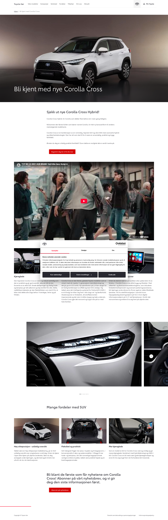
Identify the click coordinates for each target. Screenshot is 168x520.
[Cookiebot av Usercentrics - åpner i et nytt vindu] (117, 243)
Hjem (16, 11)
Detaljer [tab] (84, 250)
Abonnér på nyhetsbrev (60, 490)
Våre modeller (33, 4)
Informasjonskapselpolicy (146, 515)
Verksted (54, 4)
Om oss (79, 4)
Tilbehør (71, 4)
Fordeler (62, 4)
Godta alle (112, 275)
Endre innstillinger (83, 275)
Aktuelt (86, 4)
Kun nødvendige (56, 275)
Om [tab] (113, 250)
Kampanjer (44, 4)
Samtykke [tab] (55, 250)
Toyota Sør (19, 4)
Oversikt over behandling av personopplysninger (121, 515)
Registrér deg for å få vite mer (62, 152)
